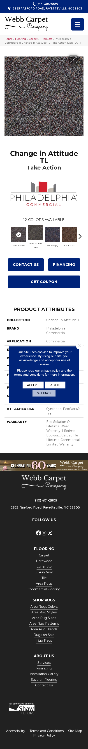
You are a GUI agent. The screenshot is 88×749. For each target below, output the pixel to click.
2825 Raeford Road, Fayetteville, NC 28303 (47, 8)
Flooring (20, 38)
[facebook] (38, 533)
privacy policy (50, 370)
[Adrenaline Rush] (35, 232)
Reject (55, 385)
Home (8, 38)
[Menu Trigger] (77, 24)
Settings (44, 393)
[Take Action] (18, 234)
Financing (64, 264)
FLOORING (44, 549)
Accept (33, 385)
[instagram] (44, 533)
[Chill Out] (69, 234)
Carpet (33, 38)
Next (80, 234)
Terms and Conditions (47, 731)
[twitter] (49, 533)
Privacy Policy (44, 735)
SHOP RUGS (44, 600)
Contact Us (26, 264)
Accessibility (15, 731)
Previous (8, 234)
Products (46, 38)
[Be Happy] (52, 234)
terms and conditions (29, 374)
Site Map (75, 731)
